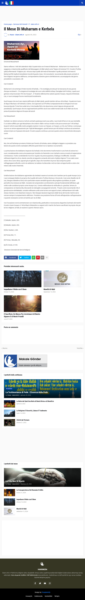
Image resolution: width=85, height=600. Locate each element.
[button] (2, 3)
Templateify (46, 592)
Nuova (5, 348)
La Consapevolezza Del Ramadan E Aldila (29, 490)
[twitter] (40, 583)
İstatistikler (48, 596)
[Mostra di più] (47, 257)
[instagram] (50, 583)
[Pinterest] (38, 257)
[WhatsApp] (33, 257)
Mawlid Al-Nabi (49, 289)
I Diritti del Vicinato (22, 420)
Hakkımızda (38, 596)
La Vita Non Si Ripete (15, 481)
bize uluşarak (15, 575)
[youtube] (45, 583)
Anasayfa (29, 596)
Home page (8, 24)
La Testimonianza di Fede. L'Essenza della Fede (27, 392)
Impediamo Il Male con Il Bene (15, 289)
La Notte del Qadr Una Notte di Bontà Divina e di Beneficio (35, 401)
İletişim (57, 596)
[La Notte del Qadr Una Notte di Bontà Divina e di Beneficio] (9, 403)
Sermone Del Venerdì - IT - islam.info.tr (26, 24)
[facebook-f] (35, 583)
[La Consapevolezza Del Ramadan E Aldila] (9, 492)
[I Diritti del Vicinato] (9, 422)
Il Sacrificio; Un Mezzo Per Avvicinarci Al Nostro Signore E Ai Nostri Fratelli (22, 315)
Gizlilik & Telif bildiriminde (29, 575)
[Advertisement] (42, 537)
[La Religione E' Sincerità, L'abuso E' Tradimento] (9, 413)
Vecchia (79, 348)
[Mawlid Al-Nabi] (62, 279)
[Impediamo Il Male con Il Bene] (22, 279)
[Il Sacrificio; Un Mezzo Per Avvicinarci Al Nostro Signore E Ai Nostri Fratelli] (22, 303)
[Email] (42, 257)
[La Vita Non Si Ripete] (42, 477)
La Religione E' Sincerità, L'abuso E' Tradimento (31, 411)
